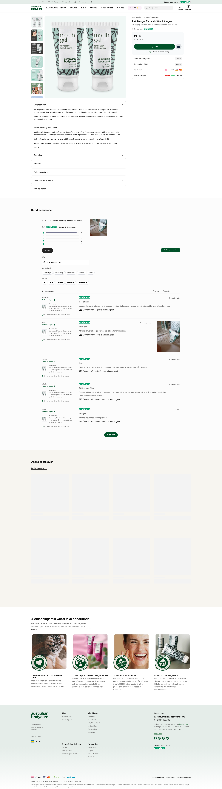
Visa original (108, 310)
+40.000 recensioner (171, 2)
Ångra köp (91, 757)
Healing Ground (67, 751)
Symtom (81, 273)
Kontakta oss (92, 747)
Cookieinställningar (184, 777)
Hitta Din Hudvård (94, 723)
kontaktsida (183, 724)
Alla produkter (66, 716)
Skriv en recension (172, 250)
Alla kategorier (67, 720)
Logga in (90, 751)
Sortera (156, 291)
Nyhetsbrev (92, 732)
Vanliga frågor (92, 726)
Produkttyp (47, 273)
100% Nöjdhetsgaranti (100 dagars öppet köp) (62, 2)
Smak (91, 273)
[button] (142, 29)
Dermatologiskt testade (69, 754)
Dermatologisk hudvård (86, 2)
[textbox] (65, 262)
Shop (64, 713)
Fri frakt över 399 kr (39, 2)
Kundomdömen (93, 729)
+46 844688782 (162, 720)
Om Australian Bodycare (71, 744)
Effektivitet (70, 273)
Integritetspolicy (158, 777)
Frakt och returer (93, 754)
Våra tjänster (93, 713)
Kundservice (93, 744)
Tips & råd (91, 716)
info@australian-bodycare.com (169, 717)
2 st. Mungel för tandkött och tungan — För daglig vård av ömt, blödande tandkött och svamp (60, 308)
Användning (59, 273)
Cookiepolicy (170, 777)
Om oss (64, 747)
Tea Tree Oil (92, 720)
